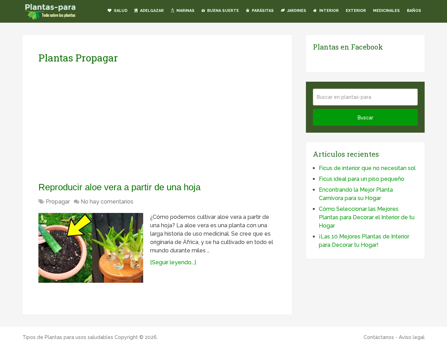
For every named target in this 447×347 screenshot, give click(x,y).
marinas (185, 10)
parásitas (262, 10)
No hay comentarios (107, 201)
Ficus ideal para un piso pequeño (361, 179)
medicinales (386, 10)
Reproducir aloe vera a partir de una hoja (119, 187)
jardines (296, 10)
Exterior (356, 10)
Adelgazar (151, 10)
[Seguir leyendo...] (173, 262)
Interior (328, 10)
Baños (414, 10)
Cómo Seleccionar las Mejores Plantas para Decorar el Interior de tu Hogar (367, 217)
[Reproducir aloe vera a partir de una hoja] (90, 248)
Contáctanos (379, 337)
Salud (120, 10)
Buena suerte (222, 10)
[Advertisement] (104, 122)
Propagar (58, 201)
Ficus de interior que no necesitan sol (367, 168)
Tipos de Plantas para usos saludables (67, 337)
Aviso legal (412, 337)
